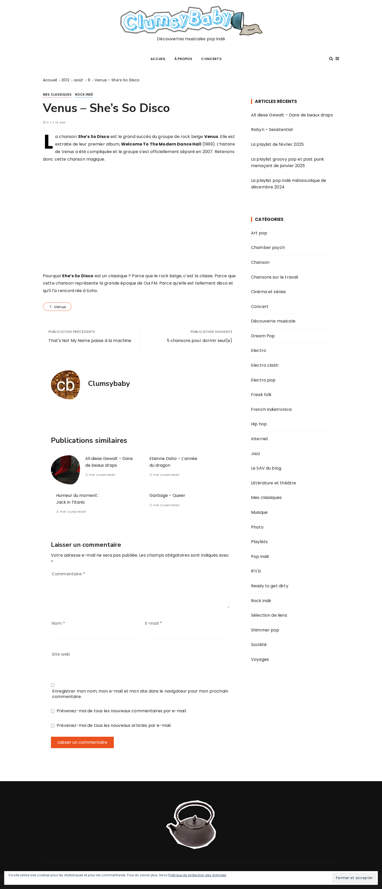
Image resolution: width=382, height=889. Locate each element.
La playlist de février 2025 (277, 144)
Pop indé (260, 556)
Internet (259, 439)
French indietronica (271, 409)
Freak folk (261, 395)
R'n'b (256, 571)
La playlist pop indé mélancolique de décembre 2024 (288, 183)
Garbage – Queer (167, 495)
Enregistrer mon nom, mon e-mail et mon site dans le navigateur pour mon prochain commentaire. (140, 693)
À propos (183, 58)
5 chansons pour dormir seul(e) (199, 341)
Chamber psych (268, 248)
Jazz (255, 454)
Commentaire (68, 574)
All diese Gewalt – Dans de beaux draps (292, 115)
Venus (60, 306)
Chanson (260, 262)
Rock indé (84, 94)
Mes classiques (57, 94)
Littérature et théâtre (273, 483)
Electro (258, 350)
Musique (259, 512)
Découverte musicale (273, 321)
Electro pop (263, 380)
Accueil (158, 58)
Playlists (259, 542)
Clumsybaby (106, 474)
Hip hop (259, 424)
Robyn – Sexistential (272, 130)
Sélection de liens (269, 615)
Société (259, 645)
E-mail (153, 623)
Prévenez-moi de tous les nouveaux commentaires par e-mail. (122, 711)
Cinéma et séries (268, 292)
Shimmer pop (265, 630)
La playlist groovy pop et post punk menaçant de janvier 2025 (287, 162)
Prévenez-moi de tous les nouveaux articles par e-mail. (114, 725)
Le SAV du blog (266, 468)
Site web (61, 654)
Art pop (259, 233)
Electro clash (264, 365)
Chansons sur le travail (274, 277)
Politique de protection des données (197, 875)
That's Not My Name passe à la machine (89, 341)
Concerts (211, 58)
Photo (257, 527)
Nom (58, 623)
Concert (259, 306)
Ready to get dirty (269, 586)
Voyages (260, 659)
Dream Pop (263, 336)
